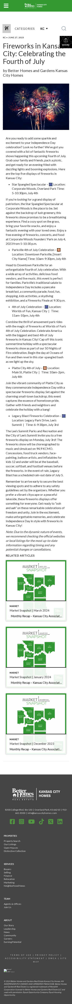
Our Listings (10, 844)
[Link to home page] (36, 6)
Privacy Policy (47, 955)
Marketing (9, 882)
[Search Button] (64, 28)
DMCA (52, 958)
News (7, 932)
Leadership (9, 928)
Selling (7, 872)
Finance (8, 875)
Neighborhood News (14, 885)
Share (66, 45)
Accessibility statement (25, 958)
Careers (8, 938)
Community (10, 935)
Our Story (9, 925)
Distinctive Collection (15, 851)
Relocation (9, 879)
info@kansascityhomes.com (42, 813)
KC (4, 37)
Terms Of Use (21, 955)
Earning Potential (12, 941)
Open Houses (11, 847)
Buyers (7, 869)
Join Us (7, 907)
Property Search (12, 841)
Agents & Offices (12, 903)
